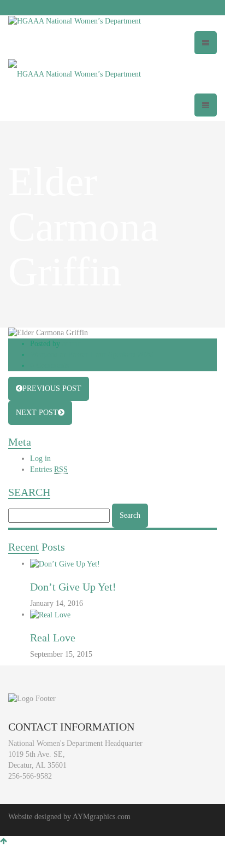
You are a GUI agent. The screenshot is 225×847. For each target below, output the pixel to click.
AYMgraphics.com (102, 817)
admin (71, 344)
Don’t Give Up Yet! (73, 587)
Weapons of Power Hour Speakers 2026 (91, 355)
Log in (40, 458)
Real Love (52, 638)
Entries (49, 469)
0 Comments (49, 365)
